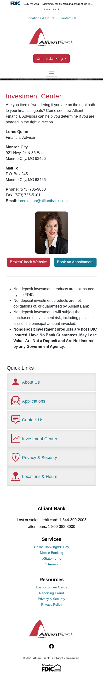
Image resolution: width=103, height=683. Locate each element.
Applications (33, 401)
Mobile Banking (51, 553)
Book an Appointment (75, 262)
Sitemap (51, 564)
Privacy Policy (51, 604)
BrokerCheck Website (28, 262)
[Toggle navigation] (51, 72)
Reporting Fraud (51, 593)
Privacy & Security (39, 457)
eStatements (51, 558)
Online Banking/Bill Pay (51, 547)
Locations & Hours (40, 18)
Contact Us (68, 18)
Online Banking (50, 58)
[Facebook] (51, 646)
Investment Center (39, 438)
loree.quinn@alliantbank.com (43, 201)
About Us (31, 382)
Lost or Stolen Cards (51, 587)
